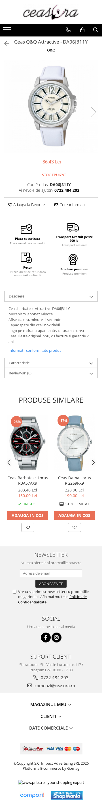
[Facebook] (46, 637)
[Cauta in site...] (95, 30)
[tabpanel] (51, 106)
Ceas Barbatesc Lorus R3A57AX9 (27, 480)
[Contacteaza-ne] (68, 30)
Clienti (49, 716)
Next (93, 112)
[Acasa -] (51, 12)
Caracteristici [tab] (19, 362)
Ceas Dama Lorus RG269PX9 (74, 480)
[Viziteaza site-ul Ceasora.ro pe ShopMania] (67, 795)
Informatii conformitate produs (34, 350)
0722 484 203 (54, 677)
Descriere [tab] (16, 296)
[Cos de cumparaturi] (82, 30)
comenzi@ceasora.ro (54, 685)
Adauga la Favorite (28, 204)
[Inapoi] (4, 43)
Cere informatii (72, 204)
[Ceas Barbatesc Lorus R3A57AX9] (27, 443)
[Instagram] (56, 637)
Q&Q (51, 50)
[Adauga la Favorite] (27, 527)
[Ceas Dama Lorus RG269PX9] (74, 443)
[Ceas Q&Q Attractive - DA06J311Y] (51, 106)
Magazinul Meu (48, 704)
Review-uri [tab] (20, 373)
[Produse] (8, 31)
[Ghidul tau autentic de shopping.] (32, 795)
